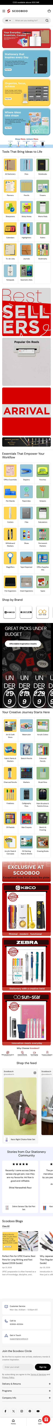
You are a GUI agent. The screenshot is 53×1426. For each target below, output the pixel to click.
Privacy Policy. (8, 1377)
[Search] (47, 20)
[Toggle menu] (3, 11)
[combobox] (26, 20)
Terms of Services (38, 1374)
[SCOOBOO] (26, 92)
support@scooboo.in (19, 1339)
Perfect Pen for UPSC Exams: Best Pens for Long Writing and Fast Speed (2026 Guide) (18, 1260)
